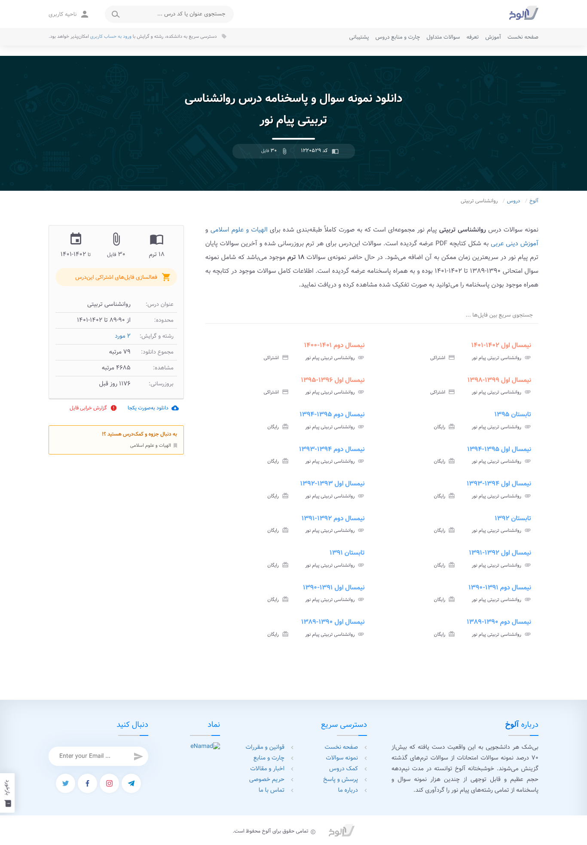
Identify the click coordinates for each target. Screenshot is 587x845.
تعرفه (472, 37)
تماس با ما (271, 790)
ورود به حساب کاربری (110, 36)
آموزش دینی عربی (514, 243)
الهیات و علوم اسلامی (154, 445)
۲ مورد (123, 336)
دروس (513, 201)
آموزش (493, 37)
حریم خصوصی (266, 779)
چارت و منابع (269, 758)
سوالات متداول (443, 37)
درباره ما (348, 790)
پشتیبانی (359, 37)
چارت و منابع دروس (398, 37)
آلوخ (533, 201)
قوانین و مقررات (265, 747)
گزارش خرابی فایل (93, 408)
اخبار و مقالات (267, 769)
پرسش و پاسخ (340, 779)
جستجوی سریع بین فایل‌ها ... (499, 315)
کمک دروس (343, 769)
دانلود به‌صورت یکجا (153, 408)
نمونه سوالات (342, 758)
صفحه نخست (523, 37)
